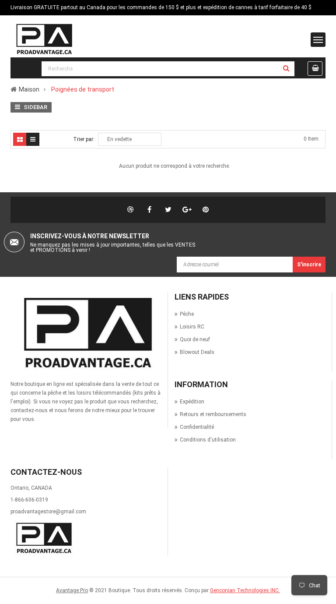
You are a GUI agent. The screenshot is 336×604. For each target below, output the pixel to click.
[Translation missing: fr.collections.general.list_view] (32, 139)
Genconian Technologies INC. (245, 590)
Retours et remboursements (213, 414)
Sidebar (34, 107)
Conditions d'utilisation (208, 440)
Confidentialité (197, 427)
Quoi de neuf (195, 339)
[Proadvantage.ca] (85, 333)
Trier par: (83, 139)
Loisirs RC (192, 327)
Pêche (187, 314)
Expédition (192, 402)
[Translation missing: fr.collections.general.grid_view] (19, 139)
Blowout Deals (197, 352)
